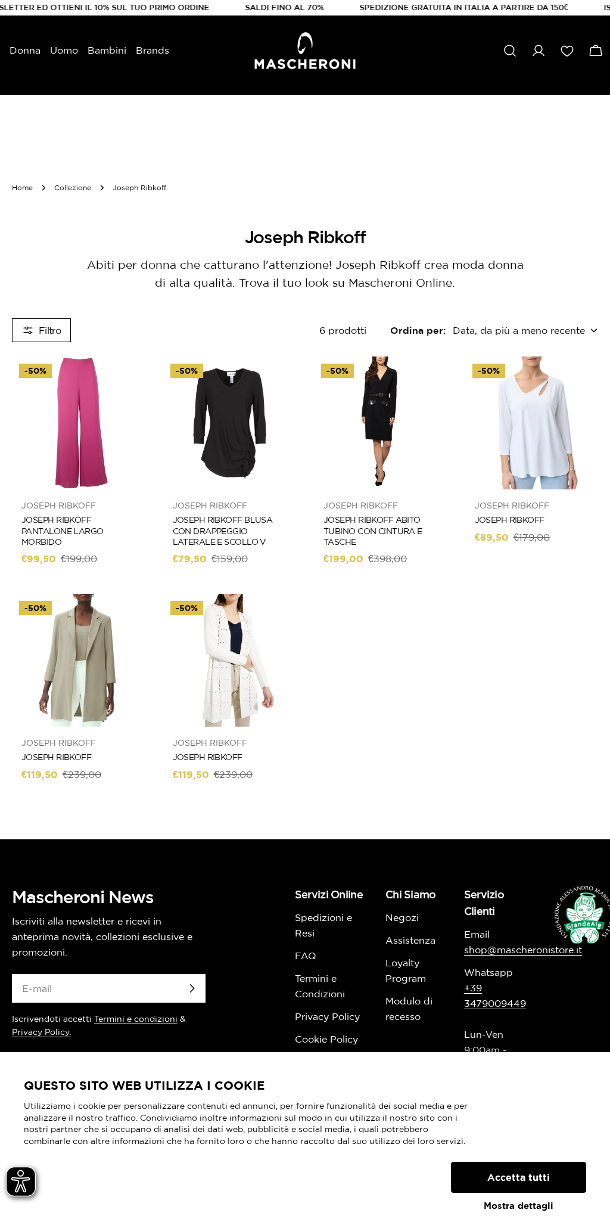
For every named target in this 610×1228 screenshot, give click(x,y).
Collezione (72, 187)
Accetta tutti (518, 1177)
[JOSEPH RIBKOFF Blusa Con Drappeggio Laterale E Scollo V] (230, 423)
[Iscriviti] (191, 988)
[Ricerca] (510, 51)
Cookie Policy (326, 1039)
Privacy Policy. (41, 1032)
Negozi (402, 917)
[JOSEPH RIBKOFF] (532, 423)
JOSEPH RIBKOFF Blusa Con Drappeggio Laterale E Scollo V (223, 530)
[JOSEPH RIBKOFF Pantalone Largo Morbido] (78, 423)
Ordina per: (418, 330)
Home (22, 187)
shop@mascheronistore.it (523, 949)
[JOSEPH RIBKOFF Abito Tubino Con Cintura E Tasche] (380, 423)
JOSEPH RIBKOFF (509, 520)
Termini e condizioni (136, 1019)
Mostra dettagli (518, 1206)
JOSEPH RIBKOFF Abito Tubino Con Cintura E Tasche (372, 530)
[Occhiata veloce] (128, 382)
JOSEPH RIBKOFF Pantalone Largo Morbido (62, 530)
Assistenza (410, 940)
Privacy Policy (327, 1016)
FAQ (305, 955)
